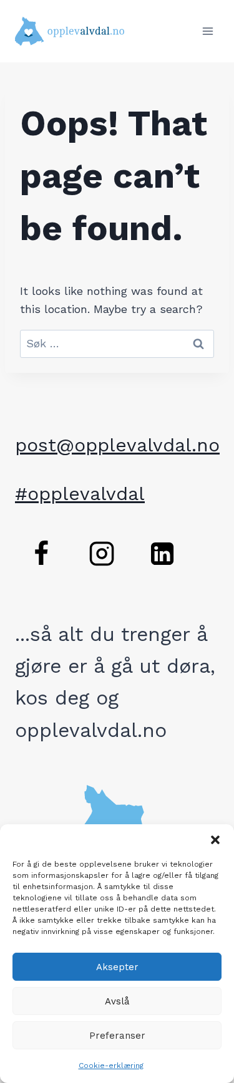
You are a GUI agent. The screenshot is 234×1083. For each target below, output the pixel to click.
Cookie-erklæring (111, 1065)
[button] (215, 840)
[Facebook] (41, 553)
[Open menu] (207, 31)
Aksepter (117, 967)
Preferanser (117, 1035)
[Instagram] (102, 553)
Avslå (117, 1001)
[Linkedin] (162, 553)
